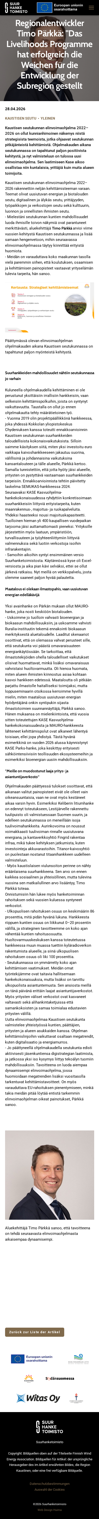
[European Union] (34, 1359)
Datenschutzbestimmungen (50, 1484)
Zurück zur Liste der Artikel (34, 1332)
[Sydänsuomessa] (59, 1379)
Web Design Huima (50, 1510)
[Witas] (38, 1398)
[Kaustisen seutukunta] (29, 1379)
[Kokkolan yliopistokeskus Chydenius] (76, 1398)
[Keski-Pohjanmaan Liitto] (78, 1359)
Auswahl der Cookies (50, 1489)
